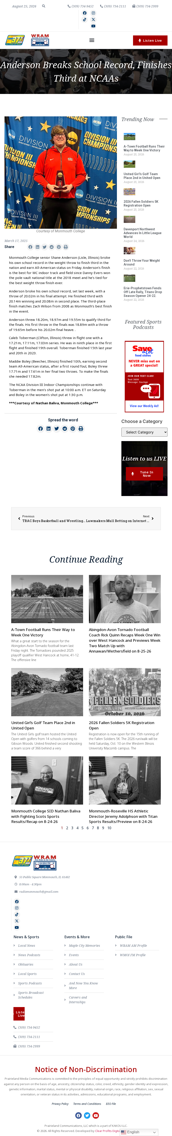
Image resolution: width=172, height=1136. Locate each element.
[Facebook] (84, 13)
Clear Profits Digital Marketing (115, 1131)
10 (109, 827)
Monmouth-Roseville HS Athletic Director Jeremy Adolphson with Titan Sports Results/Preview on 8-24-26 (123, 816)
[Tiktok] (84, 19)
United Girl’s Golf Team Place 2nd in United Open (142, 176)
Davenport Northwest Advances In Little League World (142, 233)
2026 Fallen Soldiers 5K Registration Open (141, 203)
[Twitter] (87, 1115)
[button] (43, 6)
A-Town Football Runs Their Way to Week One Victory (144, 148)
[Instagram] (93, 13)
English (132, 1132)
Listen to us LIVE (144, 458)
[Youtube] (93, 26)
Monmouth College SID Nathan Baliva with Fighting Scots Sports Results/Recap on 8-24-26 (45, 816)
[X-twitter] (93, 19)
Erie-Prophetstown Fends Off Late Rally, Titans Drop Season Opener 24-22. (143, 292)
